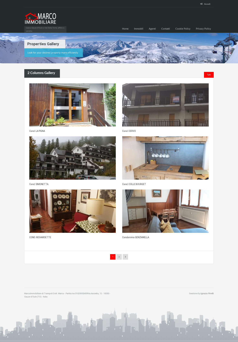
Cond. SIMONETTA (38, 184)
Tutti (209, 75)
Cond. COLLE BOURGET (134, 184)
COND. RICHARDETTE (40, 237)
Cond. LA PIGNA (37, 131)
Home (125, 29)
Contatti (165, 29)
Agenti (152, 29)
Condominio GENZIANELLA (135, 237)
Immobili (138, 29)
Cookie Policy (182, 29)
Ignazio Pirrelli (207, 293)
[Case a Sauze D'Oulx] (40, 20)
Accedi (207, 4)
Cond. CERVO (129, 131)
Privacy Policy (203, 29)
